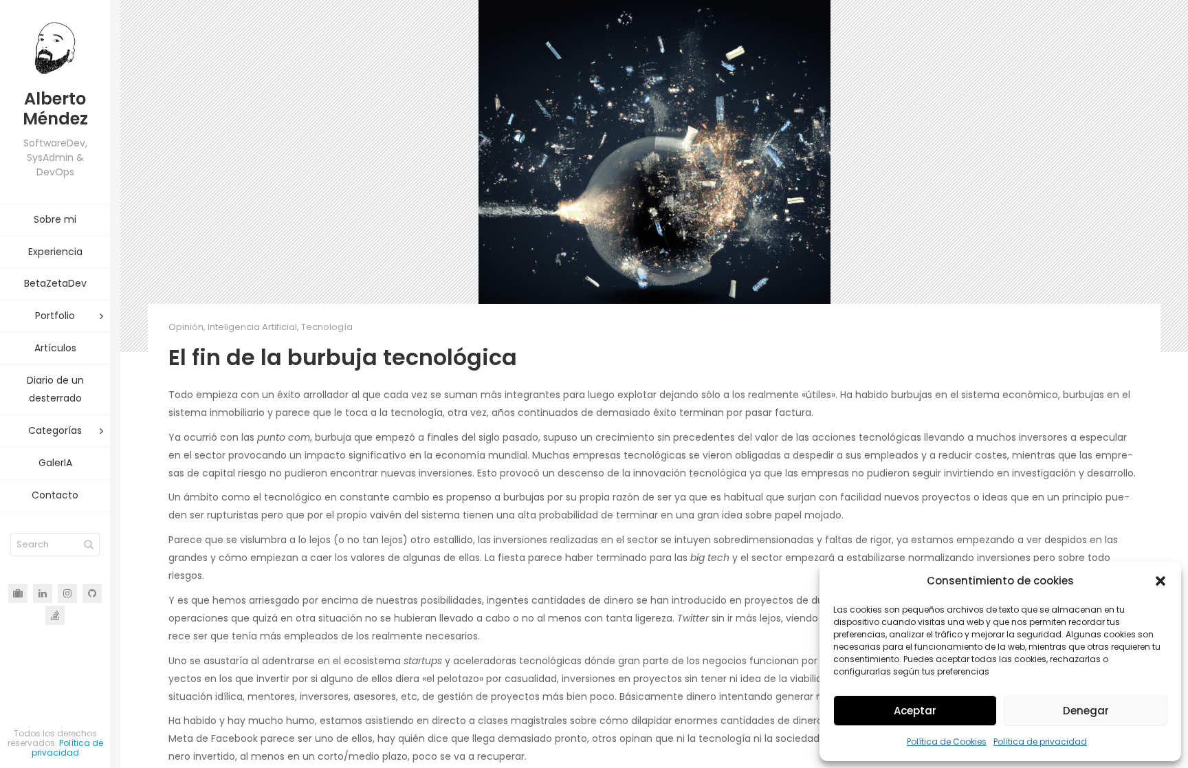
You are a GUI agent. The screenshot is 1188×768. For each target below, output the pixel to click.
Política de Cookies (947, 741)
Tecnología (327, 326)
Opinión (186, 326)
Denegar (1086, 710)
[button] (1160, 581)
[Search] (89, 544)
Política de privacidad (1040, 741)
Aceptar (915, 710)
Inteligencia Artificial (252, 326)
